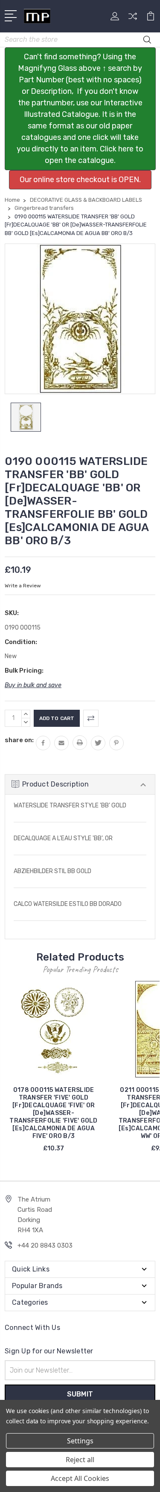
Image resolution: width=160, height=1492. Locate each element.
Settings (80, 1441)
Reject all (80, 1459)
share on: (19, 740)
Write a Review (23, 586)
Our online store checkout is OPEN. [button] (80, 179)
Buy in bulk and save (33, 685)
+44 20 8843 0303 (45, 1245)
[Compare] (132, 19)
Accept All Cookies (80, 1478)
